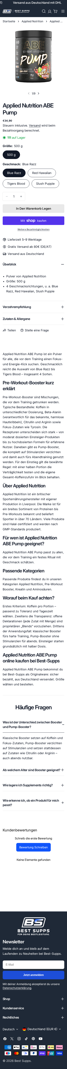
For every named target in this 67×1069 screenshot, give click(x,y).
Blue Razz (14, 173)
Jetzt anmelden (33, 974)
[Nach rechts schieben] (38, 93)
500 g (11, 155)
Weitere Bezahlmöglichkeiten (34, 229)
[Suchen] (43, 11)
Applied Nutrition (32, 21)
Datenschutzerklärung (17, 988)
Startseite (9, 21)
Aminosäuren (42, 589)
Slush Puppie (45, 183)
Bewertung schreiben (33, 847)
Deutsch (9, 1029)
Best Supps (22, 1061)
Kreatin (20, 589)
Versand (35, 125)
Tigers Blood (16, 183)
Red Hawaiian (41, 173)
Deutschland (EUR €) (42, 1029)
